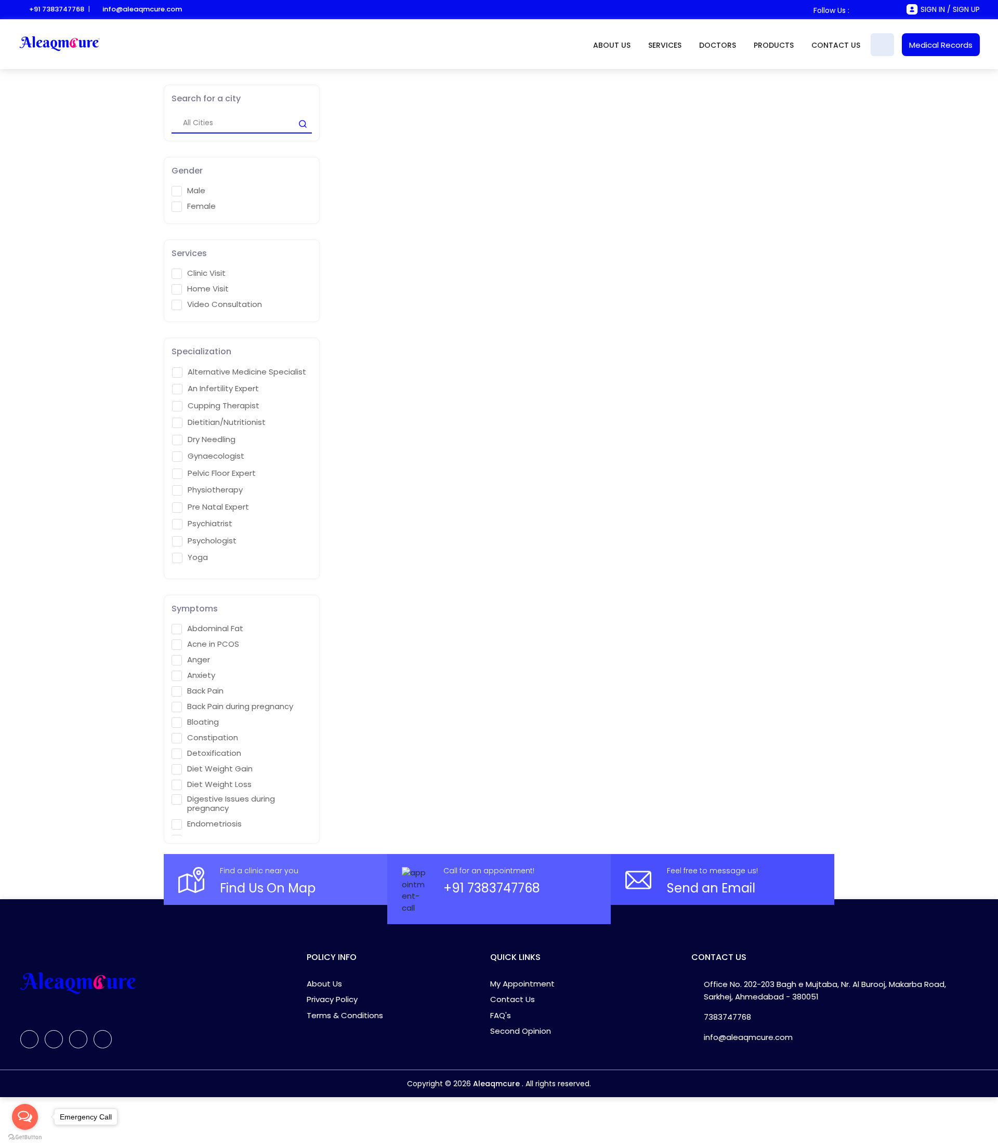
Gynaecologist (216, 456)
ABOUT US (612, 45)
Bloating (203, 722)
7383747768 (727, 1016)
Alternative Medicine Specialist (247, 372)
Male (196, 190)
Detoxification (214, 753)
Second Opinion (520, 1030)
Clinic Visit (206, 273)
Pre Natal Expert (218, 507)
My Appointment (522, 983)
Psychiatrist (210, 523)
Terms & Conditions (345, 1015)
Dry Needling (211, 439)
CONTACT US (835, 45)
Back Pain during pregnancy (240, 706)
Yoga (198, 557)
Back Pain (205, 691)
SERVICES (664, 45)
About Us (324, 983)
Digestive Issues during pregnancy (231, 803)
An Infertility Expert (223, 388)
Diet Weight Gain (220, 768)
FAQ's (500, 1015)
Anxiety (201, 675)
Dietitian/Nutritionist (227, 422)
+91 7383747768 (56, 9)
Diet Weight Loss (219, 784)
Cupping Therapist (223, 405)
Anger (198, 659)
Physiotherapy (215, 490)
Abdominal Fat (215, 628)
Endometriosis (214, 824)
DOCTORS (717, 45)
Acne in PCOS (213, 644)
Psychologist (212, 540)
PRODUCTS (774, 45)
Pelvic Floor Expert (222, 473)
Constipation (212, 737)
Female (201, 206)
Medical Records (941, 44)
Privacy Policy (332, 999)
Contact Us (512, 999)
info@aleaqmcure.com (142, 9)
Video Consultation (224, 304)
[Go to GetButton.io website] (25, 1136)
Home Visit (208, 289)
